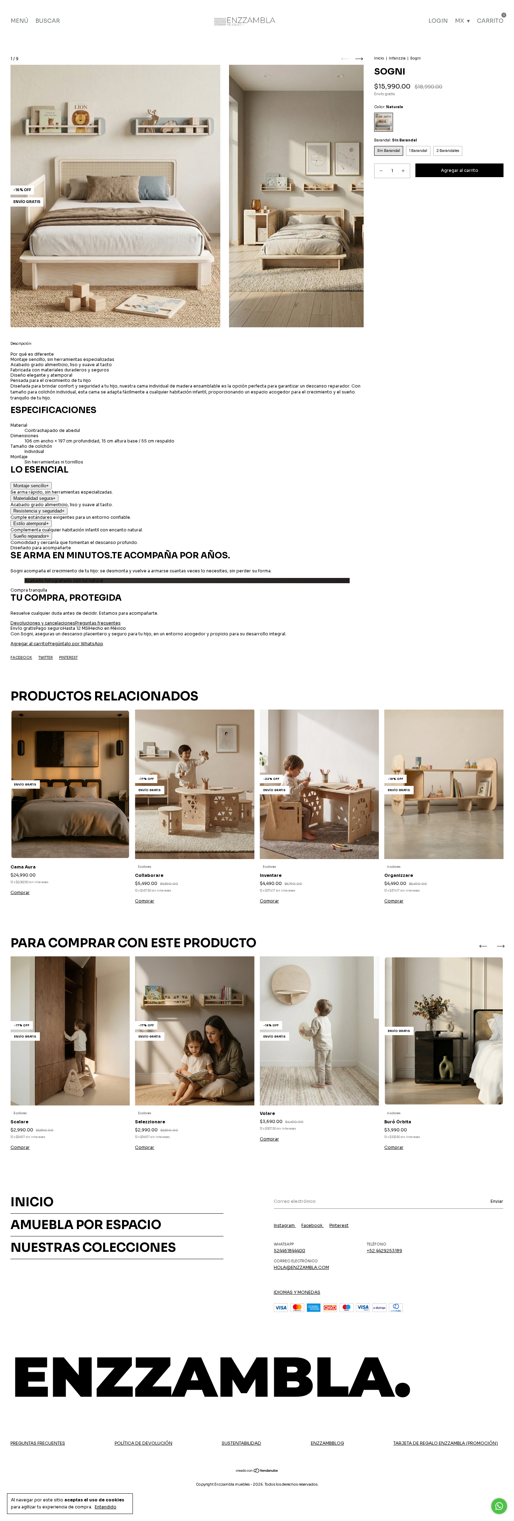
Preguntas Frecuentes (37, 1443)
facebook (312, 1225)
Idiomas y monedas (297, 1292)
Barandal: (395, 140)
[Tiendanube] (257, 1471)
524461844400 (289, 1250)
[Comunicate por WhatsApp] (499, 1506)
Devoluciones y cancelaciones (42, 623)
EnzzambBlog (327, 1443)
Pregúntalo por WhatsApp (75, 643)
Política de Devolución (143, 1443)
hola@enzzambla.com (301, 1267)
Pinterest (68, 657)
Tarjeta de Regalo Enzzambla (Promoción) (445, 1443)
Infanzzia (397, 58)
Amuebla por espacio (85, 1225)
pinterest (339, 1225)
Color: (388, 107)
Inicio (379, 58)
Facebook (21, 657)
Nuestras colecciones (93, 1247)
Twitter (45, 657)
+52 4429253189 (384, 1250)
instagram (285, 1225)
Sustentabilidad (241, 1443)
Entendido (105, 1506)
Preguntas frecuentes (98, 623)
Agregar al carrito (29, 643)
